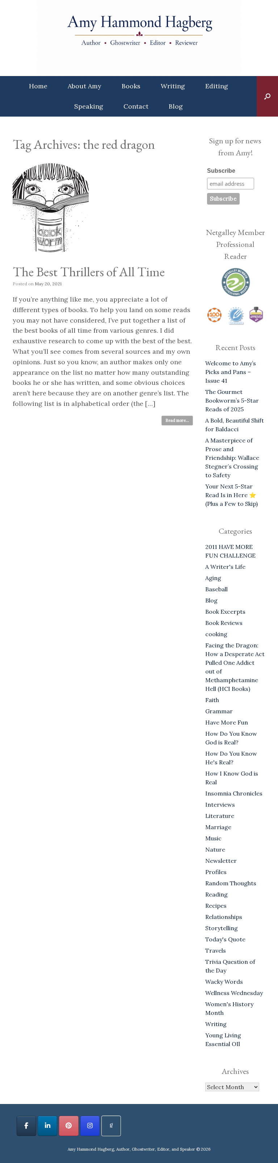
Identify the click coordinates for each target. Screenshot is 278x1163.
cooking (216, 634)
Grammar (219, 711)
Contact (135, 106)
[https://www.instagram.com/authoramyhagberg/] (90, 1126)
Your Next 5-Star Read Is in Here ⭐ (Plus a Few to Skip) (231, 495)
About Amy (84, 86)
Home (38, 86)
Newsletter (221, 860)
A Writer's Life (225, 566)
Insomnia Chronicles (233, 793)
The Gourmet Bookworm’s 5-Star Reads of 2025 (232, 400)
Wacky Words (224, 981)
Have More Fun (226, 722)
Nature (215, 849)
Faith (212, 700)
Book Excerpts (225, 611)
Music (213, 838)
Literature (219, 815)
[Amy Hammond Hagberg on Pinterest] (69, 1126)
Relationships (223, 916)
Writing (173, 86)
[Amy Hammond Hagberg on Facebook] (26, 1126)
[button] (267, 96)
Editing (216, 86)
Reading (216, 894)
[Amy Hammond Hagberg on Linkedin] (47, 1126)
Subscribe (221, 171)
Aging (213, 578)
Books (131, 86)
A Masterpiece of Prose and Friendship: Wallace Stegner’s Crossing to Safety (232, 458)
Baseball (216, 589)
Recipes (216, 905)
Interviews (220, 804)
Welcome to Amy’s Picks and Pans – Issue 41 (230, 372)
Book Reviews (224, 622)
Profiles (216, 872)
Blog (176, 106)
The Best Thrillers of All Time (89, 271)
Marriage (218, 827)
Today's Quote (225, 939)
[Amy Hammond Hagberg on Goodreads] (111, 1126)
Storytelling (221, 928)
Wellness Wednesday (234, 992)
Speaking (88, 106)
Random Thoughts (230, 883)
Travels (215, 950)
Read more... (177, 420)
